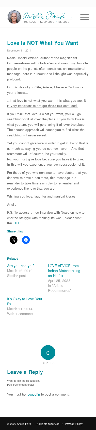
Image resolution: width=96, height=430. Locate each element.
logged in (33, 394)
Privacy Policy (74, 424)
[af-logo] (39, 17)
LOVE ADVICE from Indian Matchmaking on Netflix (64, 270)
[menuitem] (82, 17)
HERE (18, 223)
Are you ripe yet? (20, 265)
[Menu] (82, 17)
